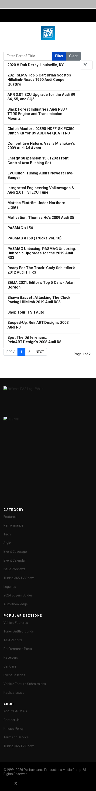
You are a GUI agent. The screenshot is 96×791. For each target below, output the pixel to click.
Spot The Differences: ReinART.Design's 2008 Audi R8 (34, 339)
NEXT (40, 352)
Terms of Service (16, 737)
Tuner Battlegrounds (18, 631)
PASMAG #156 (20, 228)
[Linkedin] (32, 783)
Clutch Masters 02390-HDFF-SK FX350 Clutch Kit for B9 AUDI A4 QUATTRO (40, 130)
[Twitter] (15, 783)
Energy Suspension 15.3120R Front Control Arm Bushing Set (38, 160)
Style (7, 543)
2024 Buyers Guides (18, 595)
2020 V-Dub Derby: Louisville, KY (35, 65)
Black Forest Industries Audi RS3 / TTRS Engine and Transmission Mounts (37, 113)
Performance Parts (17, 649)
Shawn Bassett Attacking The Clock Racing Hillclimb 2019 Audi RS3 (38, 299)
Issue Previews (14, 569)
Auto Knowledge (15, 604)
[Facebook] (7, 783)
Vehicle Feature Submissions (24, 684)
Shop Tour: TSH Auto (25, 312)
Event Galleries (14, 675)
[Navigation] (5, 16)
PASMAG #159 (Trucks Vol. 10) (34, 238)
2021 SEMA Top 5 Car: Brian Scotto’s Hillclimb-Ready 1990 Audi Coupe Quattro (39, 79)
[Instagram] (41, 783)
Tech (7, 534)
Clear (73, 56)
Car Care (9, 666)
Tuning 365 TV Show (18, 578)
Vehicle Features (15, 623)
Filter (59, 56)
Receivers (10, 657)
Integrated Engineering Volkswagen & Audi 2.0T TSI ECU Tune (40, 190)
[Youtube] (24, 783)
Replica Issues (13, 692)
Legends (9, 587)
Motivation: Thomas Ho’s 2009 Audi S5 (40, 217)
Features (10, 517)
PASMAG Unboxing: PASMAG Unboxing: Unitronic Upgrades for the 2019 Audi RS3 (41, 253)
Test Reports (12, 640)
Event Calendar (14, 560)
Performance (13, 525)
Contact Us (11, 720)
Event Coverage (15, 551)
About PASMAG (15, 711)
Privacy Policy (13, 728)
